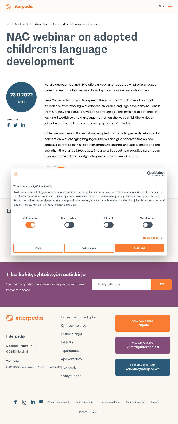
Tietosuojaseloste (110, 401)
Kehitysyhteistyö (73, 326)
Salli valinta (89, 248)
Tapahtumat (21, 24)
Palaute (155, 401)
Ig (24, 402)
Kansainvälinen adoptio (78, 317)
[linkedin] (23, 125)
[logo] (33, 318)
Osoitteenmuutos (135, 401)
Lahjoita (67, 342)
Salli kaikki (140, 248)
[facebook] (8, 125)
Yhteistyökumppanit (58, 401)
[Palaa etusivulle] (22, 6)
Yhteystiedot (71, 376)
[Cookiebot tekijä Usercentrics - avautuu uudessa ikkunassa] (149, 173)
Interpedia (69, 368)
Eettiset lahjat (71, 334)
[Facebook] (15, 402)
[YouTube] (41, 402)
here (61, 166)
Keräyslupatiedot (85, 401)
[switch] (69, 225)
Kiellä (38, 248)
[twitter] (16, 125)
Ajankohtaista (71, 359)
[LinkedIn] (33, 402)
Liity (161, 284)
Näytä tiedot (150, 237)
